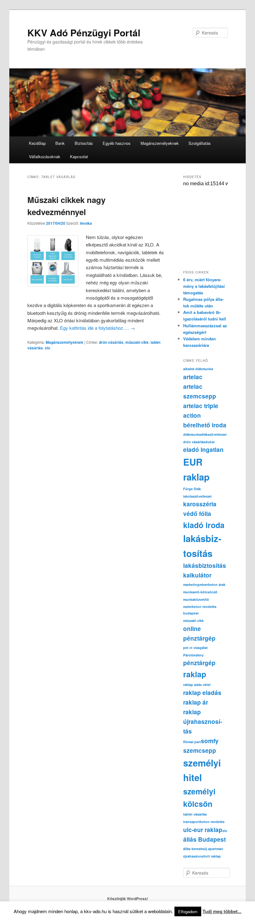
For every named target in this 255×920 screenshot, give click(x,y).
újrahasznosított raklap (202, 856)
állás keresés (193, 848)
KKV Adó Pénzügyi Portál (83, 32)
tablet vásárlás (195, 814)
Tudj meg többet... (221, 911)
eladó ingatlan (203, 449)
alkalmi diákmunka (198, 368)
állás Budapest (204, 839)
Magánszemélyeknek (160, 143)
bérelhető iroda (204, 425)
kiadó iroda (204, 525)
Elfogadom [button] (187, 911)
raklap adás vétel (197, 684)
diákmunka (192, 434)
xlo (47, 348)
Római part (192, 741)
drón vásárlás (111, 342)
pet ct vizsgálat (195, 647)
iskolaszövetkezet (197, 496)
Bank (60, 143)
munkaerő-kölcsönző (200, 592)
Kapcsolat (79, 156)
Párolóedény (193, 655)
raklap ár (195, 702)
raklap (194, 674)
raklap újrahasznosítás (202, 721)
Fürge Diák (192, 488)
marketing (191, 584)
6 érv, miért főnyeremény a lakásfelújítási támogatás (204, 286)
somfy (210, 741)
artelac (192, 377)
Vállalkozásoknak (44, 156)
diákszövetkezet (214, 434)
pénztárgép (199, 663)
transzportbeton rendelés (204, 821)
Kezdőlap (37, 143)
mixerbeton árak (212, 584)
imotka (86, 223)
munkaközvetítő (196, 599)
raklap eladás (202, 692)
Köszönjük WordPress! (127, 898)
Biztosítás (84, 143)
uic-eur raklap (202, 830)
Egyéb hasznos (117, 143)
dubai (210, 441)
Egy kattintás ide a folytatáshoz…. (97, 327)
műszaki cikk (137, 342)
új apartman (213, 848)
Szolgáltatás (199, 143)
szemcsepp (199, 750)
